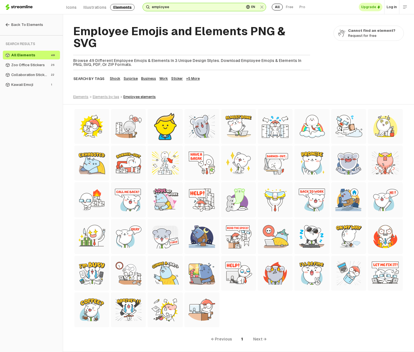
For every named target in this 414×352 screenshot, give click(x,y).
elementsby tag (106, 97)
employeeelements (139, 97)
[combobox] (196, 7)
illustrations (94, 7)
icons (71, 7)
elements (122, 7)
